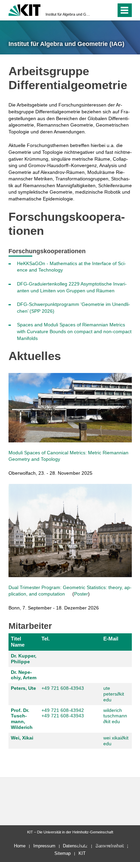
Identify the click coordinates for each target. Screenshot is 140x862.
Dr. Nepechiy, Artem (23, 675)
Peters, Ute (23, 688)
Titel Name (17, 642)
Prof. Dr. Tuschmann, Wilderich (22, 719)
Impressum (44, 845)
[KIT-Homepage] (24, 9)
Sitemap (62, 853)
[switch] (98, 10)
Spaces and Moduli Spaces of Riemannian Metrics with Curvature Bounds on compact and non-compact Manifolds (74, 331)
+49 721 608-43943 (62, 688)
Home (19, 845)
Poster (81, 594)
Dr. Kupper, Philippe (23, 658)
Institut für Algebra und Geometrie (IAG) (68, 14)
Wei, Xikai (22, 738)
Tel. (45, 638)
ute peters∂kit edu (113, 693)
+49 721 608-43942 (62, 710)
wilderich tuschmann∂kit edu (115, 716)
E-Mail (110, 638)
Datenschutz (75, 845)
